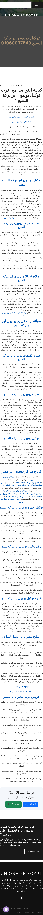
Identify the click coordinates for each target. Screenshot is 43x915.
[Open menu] (41, 21)
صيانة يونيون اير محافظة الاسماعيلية (28, 482)
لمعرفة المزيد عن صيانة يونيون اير (21, 117)
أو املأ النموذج (30, 804)
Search (37, 5)
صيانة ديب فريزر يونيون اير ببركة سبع (21, 323)
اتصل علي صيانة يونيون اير (21, 122)
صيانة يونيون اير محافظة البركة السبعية (28, 493)
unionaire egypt (21, 15)
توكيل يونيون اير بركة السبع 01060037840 (21, 40)
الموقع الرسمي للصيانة (21, 686)
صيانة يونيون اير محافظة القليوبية (15, 491)
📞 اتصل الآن (13, 804)
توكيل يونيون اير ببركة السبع (21, 438)
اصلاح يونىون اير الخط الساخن (21, 636)
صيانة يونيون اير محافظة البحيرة (14, 485)
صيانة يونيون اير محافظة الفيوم (17, 496)
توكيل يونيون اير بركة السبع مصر (22, 182)
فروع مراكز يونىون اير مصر (21, 471)
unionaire (27, 908)
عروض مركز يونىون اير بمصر (21, 697)
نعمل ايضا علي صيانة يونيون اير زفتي (21, 691)
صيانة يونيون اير (9, 218)
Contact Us (33, 851)
